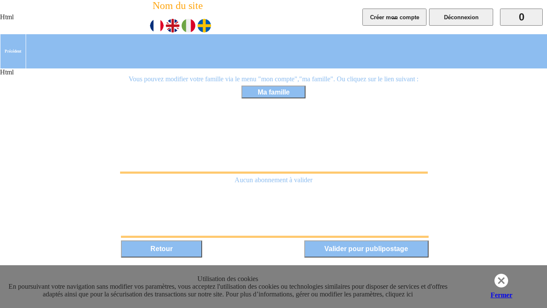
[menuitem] (13, 51)
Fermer (501, 295)
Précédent (13, 51)
